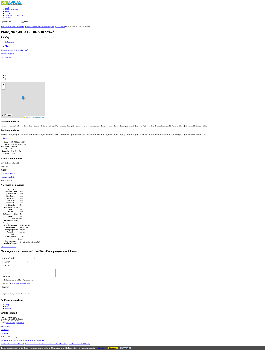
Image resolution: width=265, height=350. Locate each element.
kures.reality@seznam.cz (9, 173)
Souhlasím (112, 348)
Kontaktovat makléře (7, 177)
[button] (23, 98)
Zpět (2, 27)
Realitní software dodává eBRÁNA (12, 344)
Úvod (6, 27)
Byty (6, 306)
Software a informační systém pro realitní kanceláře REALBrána (46, 344)
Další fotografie (6, 57)
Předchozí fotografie (7, 54)
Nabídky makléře (6, 180)
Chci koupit (4, 330)
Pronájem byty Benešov (39, 27)
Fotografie (9, 42)
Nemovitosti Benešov (15, 27)
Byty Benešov (26, 27)
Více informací (100, 348)
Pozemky (8, 308)
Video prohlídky (6, 326)
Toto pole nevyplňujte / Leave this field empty (16, 294)
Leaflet (27, 117)
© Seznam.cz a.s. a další (37, 117)
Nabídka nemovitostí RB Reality (79, 344)
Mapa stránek (39, 340)
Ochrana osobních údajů (26, 340)
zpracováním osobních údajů (20, 283)
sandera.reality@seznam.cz (15, 323)
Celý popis (4, 138)
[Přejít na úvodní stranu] (11, 4)
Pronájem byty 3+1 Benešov (56, 27)
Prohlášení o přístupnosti (9, 340)
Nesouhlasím (125, 348)
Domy (7, 305)
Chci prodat (4, 333)
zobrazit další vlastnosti (8, 247)
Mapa (7, 46)
